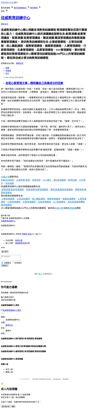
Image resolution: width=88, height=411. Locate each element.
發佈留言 (5, 265)
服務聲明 (66, 379)
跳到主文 (4, 24)
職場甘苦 (19, 63)
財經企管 (18, 240)
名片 (7, 73)
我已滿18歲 (5, 406)
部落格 (8, 71)
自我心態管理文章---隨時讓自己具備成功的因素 (34, 83)
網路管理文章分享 (22, 243)
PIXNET (26, 379)
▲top (3, 247)
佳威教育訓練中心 (15, 18)
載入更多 (5, 251)
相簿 (7, 68)
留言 (30, 234)
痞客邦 (25, 234)
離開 (13, 406)
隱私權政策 (57, 379)
